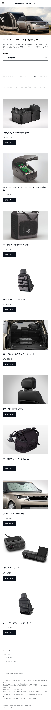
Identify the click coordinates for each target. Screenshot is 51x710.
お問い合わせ (6, 654)
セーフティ (43, 87)
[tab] (9, 76)
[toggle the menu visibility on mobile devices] (3, 3)
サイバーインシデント (9, 657)
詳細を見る (9, 142)
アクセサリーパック (9, 76)
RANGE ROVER (10, 58)
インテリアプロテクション (29, 87)
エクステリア (22, 76)
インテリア (33, 76)
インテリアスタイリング (10, 87)
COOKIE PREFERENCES (10, 661)
